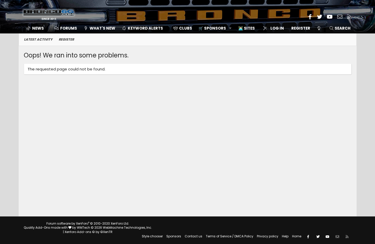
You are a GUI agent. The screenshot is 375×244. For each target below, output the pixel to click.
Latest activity (38, 39)
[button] (213, 28)
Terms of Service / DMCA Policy (229, 236)
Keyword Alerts (145, 28)
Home (296, 236)
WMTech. (114, 227)
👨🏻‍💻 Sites (246, 28)
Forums (68, 28)
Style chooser (152, 236)
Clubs (185, 28)
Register (66, 39)
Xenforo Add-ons (88, 232)
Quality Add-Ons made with (46, 227)
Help (285, 236)
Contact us (193, 236)
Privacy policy (267, 236)
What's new (102, 28)
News (38, 28)
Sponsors (173, 236)
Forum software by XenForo (87, 223)
